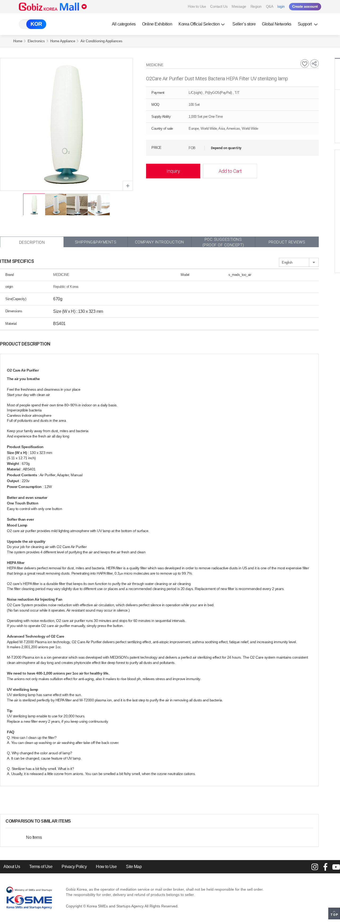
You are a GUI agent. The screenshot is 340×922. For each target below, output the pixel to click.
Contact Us (218, 6)
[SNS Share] (314, 63)
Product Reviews (287, 242)
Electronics (36, 41)
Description (32, 242)
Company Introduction (159, 242)
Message (239, 6)
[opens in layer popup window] (128, 186)
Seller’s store (244, 24)
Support (305, 24)
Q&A (269, 6)
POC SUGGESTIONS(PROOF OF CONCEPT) (223, 242)
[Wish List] (304, 63)
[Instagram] (315, 867)
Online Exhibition (157, 24)
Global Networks (276, 24)
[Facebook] (325, 867)
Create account (305, 6)
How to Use (197, 6)
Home (17, 41)
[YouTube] (336, 867)
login (281, 6)
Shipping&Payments (96, 242)
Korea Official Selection (199, 24)
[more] (75, 821)
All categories (124, 24)
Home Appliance (62, 41)
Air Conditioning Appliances (101, 41)
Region (256, 6)
